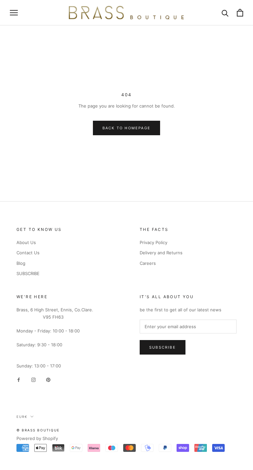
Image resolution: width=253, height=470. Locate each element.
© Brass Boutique (38, 430)
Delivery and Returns (161, 252)
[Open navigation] (14, 13)
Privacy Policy (153, 242)
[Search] (225, 12)
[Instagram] (33, 379)
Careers (148, 263)
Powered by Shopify (37, 438)
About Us (26, 242)
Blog (20, 263)
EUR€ (22, 417)
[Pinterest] (48, 379)
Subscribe (162, 347)
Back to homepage (126, 128)
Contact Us (28, 252)
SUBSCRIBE (28, 273)
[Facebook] (18, 379)
